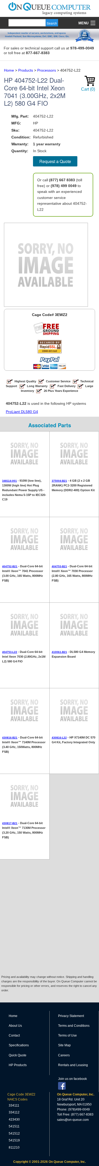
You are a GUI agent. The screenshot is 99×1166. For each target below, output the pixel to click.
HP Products (18, 1065)
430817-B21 (9, 823)
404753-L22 (9, 652)
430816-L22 (59, 737)
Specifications (19, 1045)
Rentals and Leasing (73, 1065)
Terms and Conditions (73, 1026)
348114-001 (9, 480)
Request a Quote (55, 161)
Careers (64, 1055)
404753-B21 (59, 566)
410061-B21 (59, 652)
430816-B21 (9, 737)
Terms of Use (67, 1035)
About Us (15, 1026)
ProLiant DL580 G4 (22, 412)
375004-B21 (59, 480)
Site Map (64, 1045)
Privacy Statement (71, 1016)
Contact (14, 1035)
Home (13, 1016)
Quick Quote (17, 1055)
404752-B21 (9, 566)
